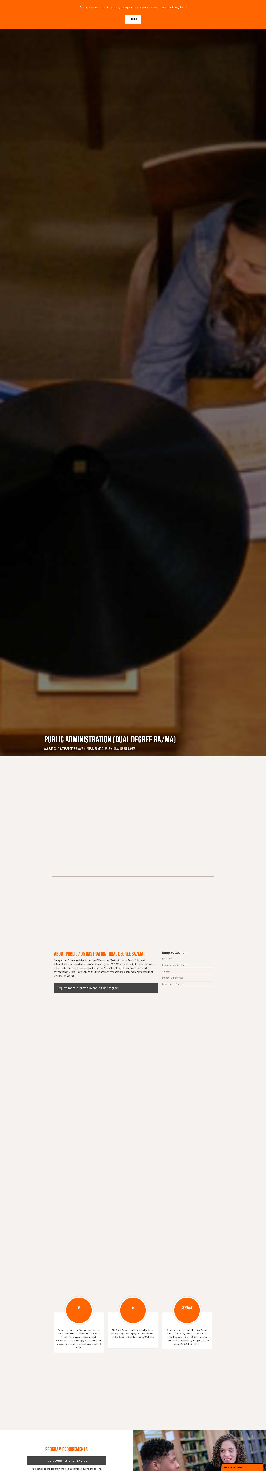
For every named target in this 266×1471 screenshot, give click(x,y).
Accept (133, 19)
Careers (166, 971)
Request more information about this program (88, 988)
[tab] (106, 988)
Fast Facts (167, 958)
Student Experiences (172, 977)
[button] (242, 1467)
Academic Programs (71, 748)
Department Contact (172, 984)
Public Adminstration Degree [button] (66, 1460)
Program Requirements (174, 964)
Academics (50, 748)
